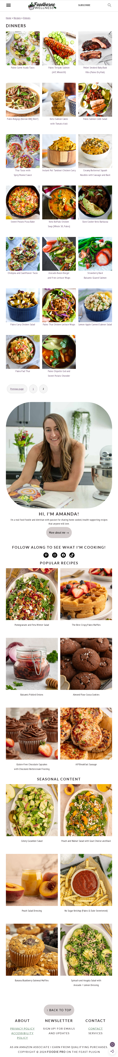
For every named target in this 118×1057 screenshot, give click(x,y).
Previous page (17, 388)
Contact (95, 1028)
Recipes (17, 18)
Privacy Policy (22, 1028)
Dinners (27, 18)
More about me (57, 532)
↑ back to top (59, 1010)
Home (8, 18)
